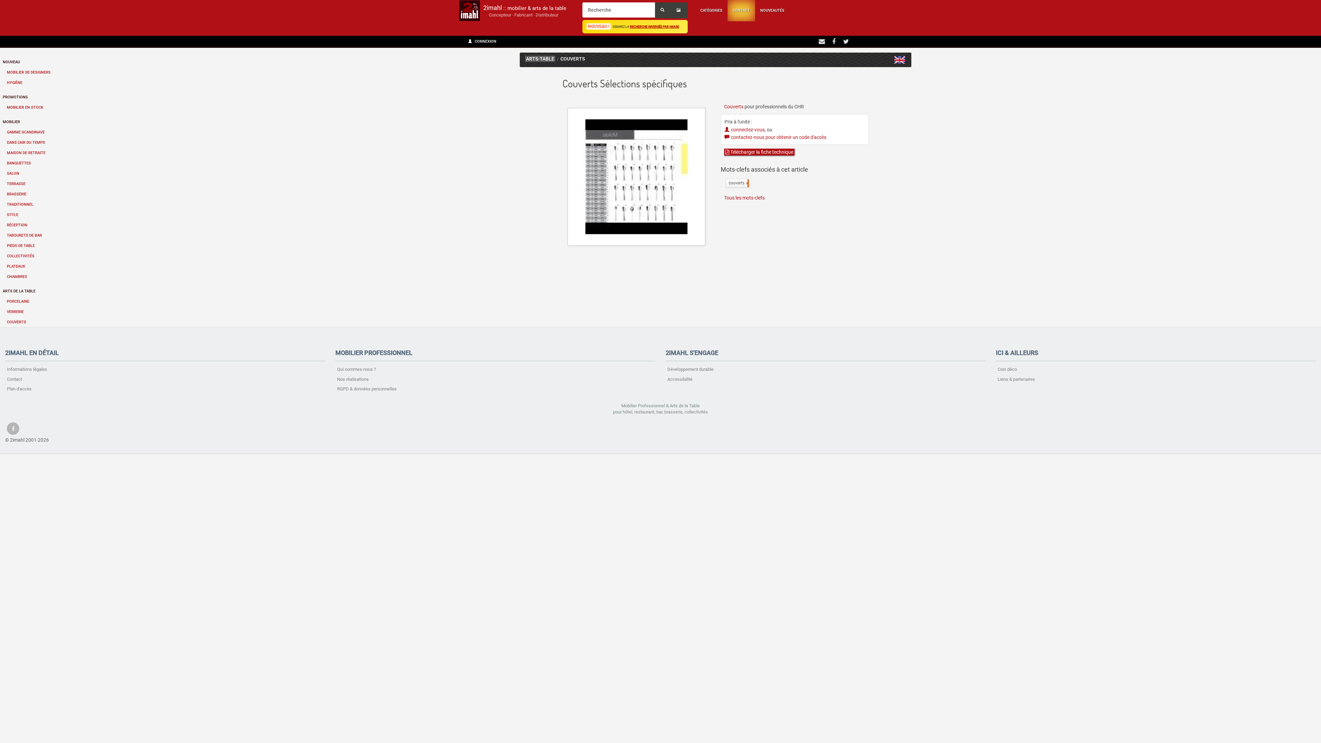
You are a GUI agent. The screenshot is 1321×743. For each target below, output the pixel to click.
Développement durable (690, 369)
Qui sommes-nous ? (356, 369)
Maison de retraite (26, 153)
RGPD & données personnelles (367, 388)
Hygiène (14, 82)
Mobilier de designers (29, 72)
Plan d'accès (19, 388)
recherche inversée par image (654, 27)
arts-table (540, 59)
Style (12, 215)
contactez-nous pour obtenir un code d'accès (778, 137)
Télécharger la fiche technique (761, 152)
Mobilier (11, 122)
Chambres (17, 276)
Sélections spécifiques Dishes (899, 60)
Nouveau (11, 62)
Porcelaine (18, 301)
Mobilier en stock (25, 107)
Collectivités (20, 256)
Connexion (485, 41)
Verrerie (15, 312)
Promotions (15, 97)
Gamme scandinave (26, 132)
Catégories (711, 10)
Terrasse (16, 184)
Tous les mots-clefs (744, 198)
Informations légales (27, 369)
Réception (17, 225)
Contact (741, 10)
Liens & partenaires (1016, 379)
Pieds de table (21, 246)
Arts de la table (19, 291)
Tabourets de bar (24, 235)
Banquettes (19, 163)
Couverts (16, 322)
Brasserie (16, 194)
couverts (738, 183)
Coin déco (1007, 369)
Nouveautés (772, 10)
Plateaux (16, 266)
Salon (13, 173)
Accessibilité (679, 379)
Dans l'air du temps (26, 142)
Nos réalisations (353, 379)
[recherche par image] (679, 10)
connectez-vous (748, 129)
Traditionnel (20, 204)
